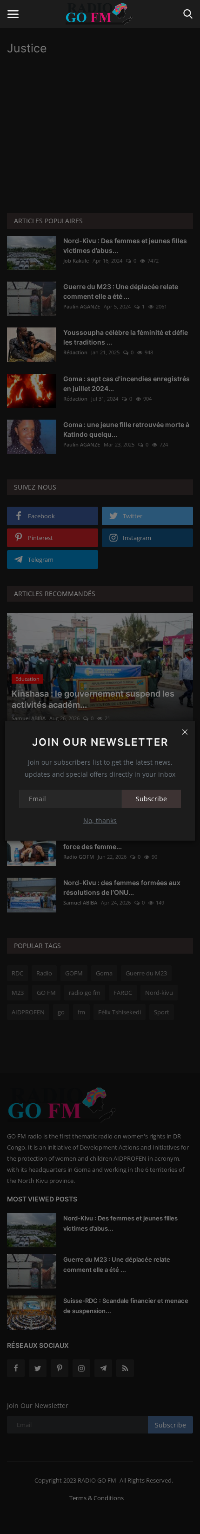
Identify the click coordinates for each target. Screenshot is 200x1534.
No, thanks (100, 820)
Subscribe (151, 798)
